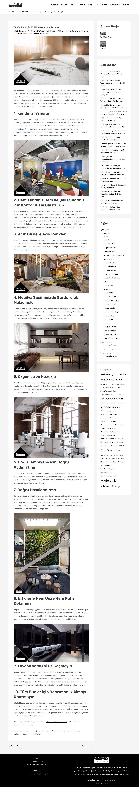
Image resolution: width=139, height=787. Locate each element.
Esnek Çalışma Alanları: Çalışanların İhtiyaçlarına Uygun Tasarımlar (112, 159)
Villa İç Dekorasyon (109, 356)
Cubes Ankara (110, 262)
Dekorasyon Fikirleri (56, 31)
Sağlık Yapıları (106, 342)
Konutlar (54, 5)
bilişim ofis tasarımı (106, 394)
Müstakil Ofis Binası (112, 278)
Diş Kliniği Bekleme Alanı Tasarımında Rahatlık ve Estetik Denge (112, 82)
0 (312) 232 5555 (37, 761)
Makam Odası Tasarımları (108, 428)
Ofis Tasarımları (46, 33)
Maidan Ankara (110, 270)
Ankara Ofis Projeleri (112, 379)
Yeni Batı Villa (105, 37)
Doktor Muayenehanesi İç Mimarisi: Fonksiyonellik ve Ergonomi (111, 73)
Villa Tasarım (105, 353)
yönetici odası (105, 472)
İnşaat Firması (110, 334)
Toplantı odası (105, 458)
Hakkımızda (102, 5)
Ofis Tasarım (42, 31)
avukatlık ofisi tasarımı (107, 387)
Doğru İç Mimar (105, 403)
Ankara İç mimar (120, 384)
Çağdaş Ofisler (110, 296)
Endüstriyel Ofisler (112, 300)
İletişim (126, 5)
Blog (90, 5)
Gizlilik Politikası (98, 783)
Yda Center (109, 286)
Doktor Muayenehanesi (111, 349)
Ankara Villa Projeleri (107, 384)
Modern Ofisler (110, 316)
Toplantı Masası (118, 455)
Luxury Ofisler (110, 308)
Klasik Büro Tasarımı (107, 411)
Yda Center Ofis (106, 465)
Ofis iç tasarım (104, 445)
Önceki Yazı (14, 746)
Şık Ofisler (109, 320)
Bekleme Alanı (110, 244)
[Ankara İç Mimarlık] (101, 759)
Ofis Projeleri (107, 259)
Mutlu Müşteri (119, 439)
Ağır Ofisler (109, 292)
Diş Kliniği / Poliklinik (110, 345)
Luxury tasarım (118, 418)
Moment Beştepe (111, 274)
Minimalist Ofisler (112, 312)
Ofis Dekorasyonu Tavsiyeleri (25, 31)
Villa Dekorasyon (106, 462)
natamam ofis (114, 442)
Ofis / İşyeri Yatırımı (112, 338)
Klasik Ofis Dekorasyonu (108, 414)
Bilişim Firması (111, 327)
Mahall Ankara (110, 266)
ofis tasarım (120, 446)
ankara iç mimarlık (113, 374)
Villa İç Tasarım (118, 462)
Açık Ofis (108, 240)
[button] (93, 5)
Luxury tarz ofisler (106, 418)
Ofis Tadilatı (34, 33)
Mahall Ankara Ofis (108, 421)
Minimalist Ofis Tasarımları (110, 432)
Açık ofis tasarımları (108, 391)
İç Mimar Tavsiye (71, 31)
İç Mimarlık (83, 31)
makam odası (118, 425)
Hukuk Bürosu (110, 330)
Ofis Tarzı (106, 289)
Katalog (107, 783)
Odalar (105, 237)
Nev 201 (108, 282)
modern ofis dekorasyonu (107, 435)
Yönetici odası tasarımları (108, 476)
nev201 (121, 442)
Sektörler (106, 324)
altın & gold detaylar (106, 369)
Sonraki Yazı (88, 746)
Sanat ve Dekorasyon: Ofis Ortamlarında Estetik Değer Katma (111, 194)
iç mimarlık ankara (21, 33)
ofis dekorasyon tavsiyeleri (56, 722)
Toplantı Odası (110, 248)
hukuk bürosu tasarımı (118, 403)
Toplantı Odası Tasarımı (117, 458)
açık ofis (117, 387)
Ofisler (64, 5)
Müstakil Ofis (104, 442)
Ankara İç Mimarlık (93, 780)
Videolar (81, 5)
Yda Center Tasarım (108, 469)
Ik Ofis (103, 49)
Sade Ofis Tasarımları (106, 455)
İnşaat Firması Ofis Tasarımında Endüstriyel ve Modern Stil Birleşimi (112, 92)
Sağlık (72, 5)
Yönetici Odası (110, 251)
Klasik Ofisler (110, 304)
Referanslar (114, 5)
